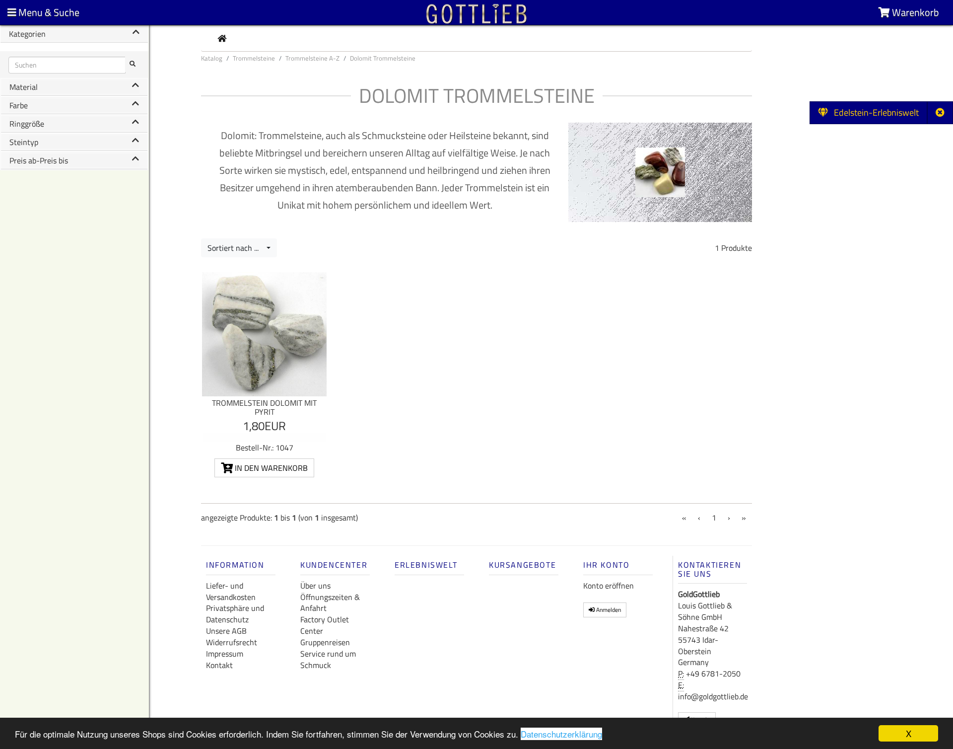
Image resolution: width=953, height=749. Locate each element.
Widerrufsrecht (231, 642)
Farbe (18, 105)
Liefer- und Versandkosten (231, 591)
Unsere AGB (226, 631)
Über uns (315, 586)
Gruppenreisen (325, 642)
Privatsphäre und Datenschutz (235, 613)
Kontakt (219, 665)
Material (23, 87)
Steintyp (23, 142)
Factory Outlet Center (324, 625)
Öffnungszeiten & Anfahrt (330, 602)
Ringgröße (26, 124)
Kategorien (27, 34)
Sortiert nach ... (236, 248)
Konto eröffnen (608, 586)
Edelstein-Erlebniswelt (873, 112)
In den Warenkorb (270, 468)
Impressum (224, 654)
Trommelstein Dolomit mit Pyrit (264, 407)
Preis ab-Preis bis (38, 160)
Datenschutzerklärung (561, 734)
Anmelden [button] (608, 609)
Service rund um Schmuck (328, 659)
